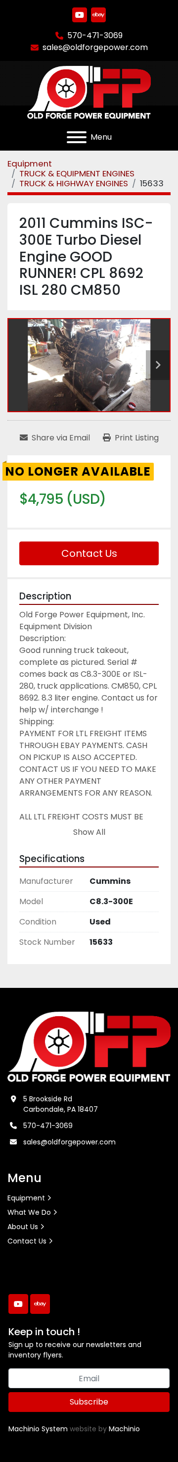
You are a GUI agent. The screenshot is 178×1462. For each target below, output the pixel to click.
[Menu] (77, 137)
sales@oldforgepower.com (95, 47)
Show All (89, 832)
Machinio (124, 1429)
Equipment (26, 1198)
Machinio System (38, 1429)
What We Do (29, 1212)
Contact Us (89, 553)
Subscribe (89, 1402)
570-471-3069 (95, 35)
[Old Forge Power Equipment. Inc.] (89, 1046)
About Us (22, 1227)
